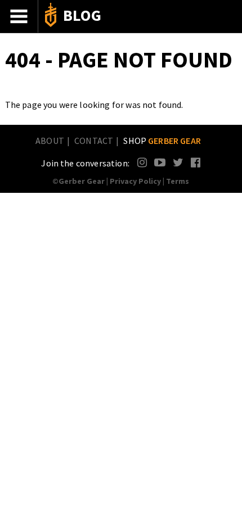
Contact (93, 140)
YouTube (159, 162)
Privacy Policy (135, 181)
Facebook (196, 162)
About (49, 140)
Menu (19, 16)
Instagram (142, 162)
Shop (162, 140)
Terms (177, 181)
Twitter (178, 162)
